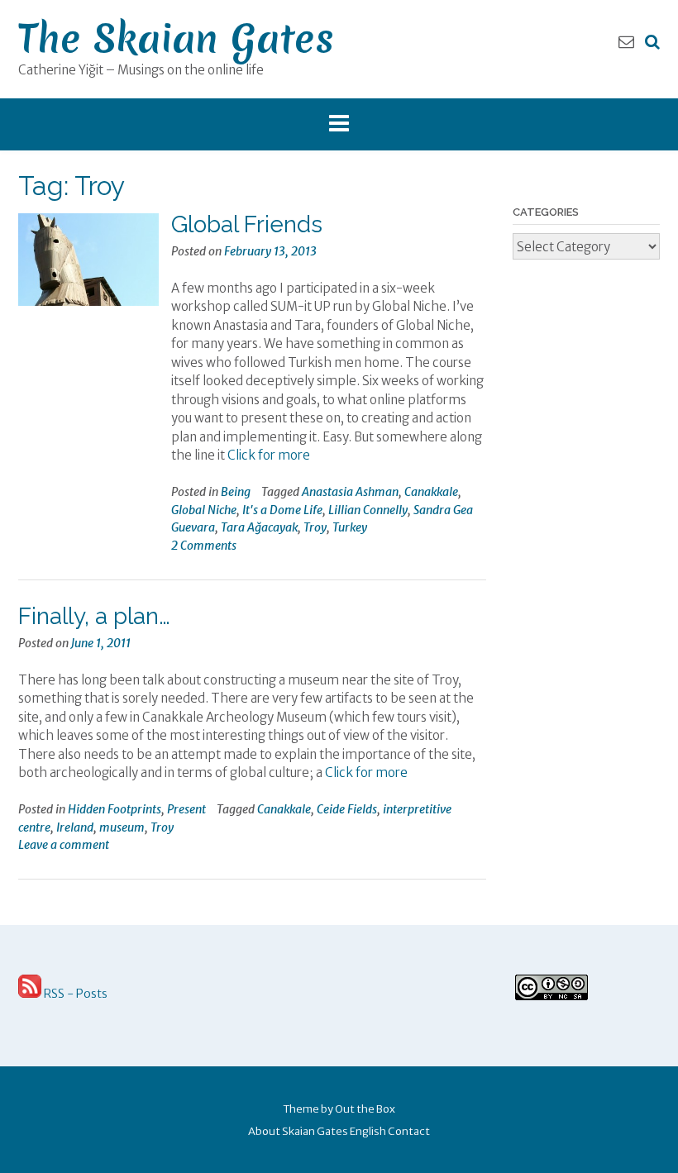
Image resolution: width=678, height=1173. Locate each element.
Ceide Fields (347, 809)
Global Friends (246, 224)
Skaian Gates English (334, 1131)
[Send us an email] (626, 41)
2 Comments (203, 545)
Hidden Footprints (114, 809)
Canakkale (431, 491)
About (264, 1131)
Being (236, 491)
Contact (409, 1131)
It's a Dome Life (282, 510)
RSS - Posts (74, 993)
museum (122, 827)
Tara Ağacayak (259, 527)
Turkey (349, 527)
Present (186, 809)
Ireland (74, 827)
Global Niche (203, 510)
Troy (315, 527)
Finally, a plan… (94, 616)
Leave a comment (63, 844)
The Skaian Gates (176, 38)
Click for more (268, 455)
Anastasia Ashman (350, 491)
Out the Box (365, 1109)
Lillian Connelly (368, 510)
